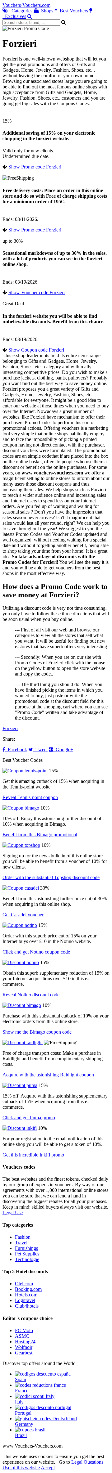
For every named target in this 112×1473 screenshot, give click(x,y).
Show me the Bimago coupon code (37, 1032)
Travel (21, 1242)
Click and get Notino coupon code (36, 951)
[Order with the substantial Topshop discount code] (21, 845)
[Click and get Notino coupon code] (19, 925)
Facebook (16, 749)
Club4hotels (27, 1306)
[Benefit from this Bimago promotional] (20, 808)
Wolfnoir (23, 1347)
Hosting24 (25, 1341)
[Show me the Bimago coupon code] (21, 1005)
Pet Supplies (27, 1253)
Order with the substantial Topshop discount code (51, 877)
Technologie (27, 1259)
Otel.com (24, 1283)
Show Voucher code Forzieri (36, 292)
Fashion (22, 1237)
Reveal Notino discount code (30, 994)
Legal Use (12, 1212)
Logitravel (25, 1300)
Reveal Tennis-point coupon (30, 797)
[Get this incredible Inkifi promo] (19, 1128)
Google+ (63, 749)
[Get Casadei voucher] (20, 888)
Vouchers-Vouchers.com (26, 5)
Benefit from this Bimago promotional (39, 834)
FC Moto (24, 1330)
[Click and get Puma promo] (19, 1085)
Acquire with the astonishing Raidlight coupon (48, 1074)
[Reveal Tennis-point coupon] (25, 770)
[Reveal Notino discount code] (20, 962)
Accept (48, 1467)
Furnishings (26, 1248)
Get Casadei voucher (23, 914)
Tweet (40, 749)
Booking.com (28, 1289)
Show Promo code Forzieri (34, 166)
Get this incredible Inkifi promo (33, 1154)
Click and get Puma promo (28, 1117)
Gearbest (23, 1352)
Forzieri (10, 728)
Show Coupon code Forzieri (36, 350)
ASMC (22, 1336)
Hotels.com (26, 1294)
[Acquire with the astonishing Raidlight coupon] (22, 1042)
